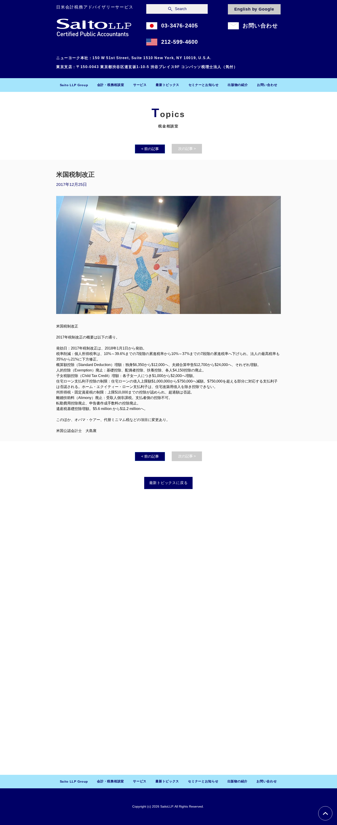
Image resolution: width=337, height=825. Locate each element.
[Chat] (325, 813)
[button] (111, 85)
